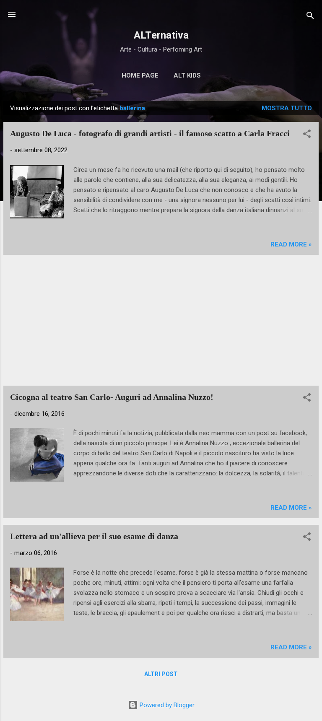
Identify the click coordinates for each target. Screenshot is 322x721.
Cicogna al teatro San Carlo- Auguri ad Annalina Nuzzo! (111, 397)
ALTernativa (161, 35)
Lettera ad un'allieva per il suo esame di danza (94, 536)
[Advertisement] (161, 320)
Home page (140, 75)
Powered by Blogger (166, 705)
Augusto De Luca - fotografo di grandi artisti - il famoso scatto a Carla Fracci (150, 133)
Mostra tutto (287, 108)
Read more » (291, 244)
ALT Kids (187, 75)
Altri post (161, 674)
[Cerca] (310, 17)
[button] (307, 135)
